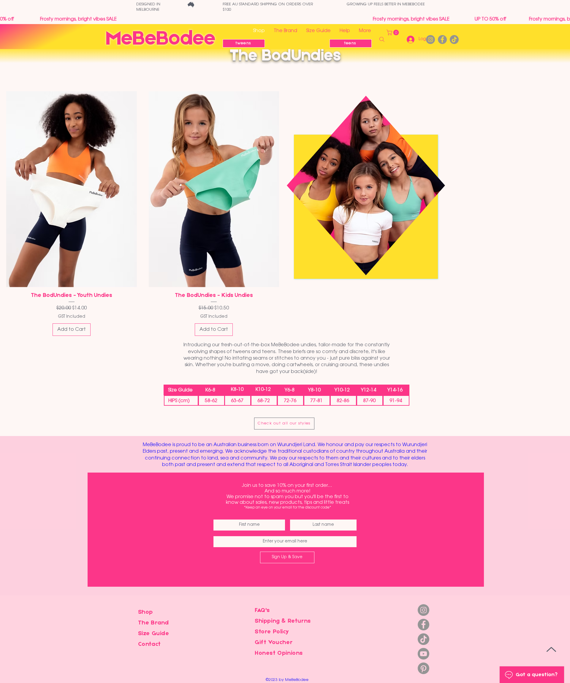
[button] (393, 32)
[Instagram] (430, 39)
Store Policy (272, 632)
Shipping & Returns (283, 621)
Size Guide (153, 634)
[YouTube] (423, 654)
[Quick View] (71, 189)
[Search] (382, 39)
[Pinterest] (423, 668)
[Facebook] (442, 39)
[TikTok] (454, 39)
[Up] (551, 649)
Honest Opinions (279, 653)
